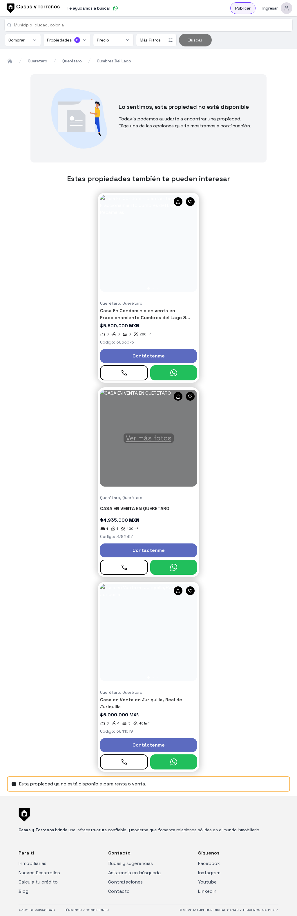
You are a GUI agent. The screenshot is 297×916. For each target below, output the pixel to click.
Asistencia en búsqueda (134, 873)
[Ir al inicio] (32, 8)
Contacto (119, 891)
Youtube (207, 882)
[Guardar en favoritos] (190, 201)
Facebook (209, 863)
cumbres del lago (114, 61)
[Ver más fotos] (148, 243)
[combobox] (151, 25)
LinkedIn (207, 891)
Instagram (209, 873)
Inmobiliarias (32, 863)
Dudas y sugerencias (130, 863)
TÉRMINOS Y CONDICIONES (86, 910)
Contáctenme (149, 356)
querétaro (37, 61)
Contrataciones (125, 882)
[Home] (10, 61)
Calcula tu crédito (38, 882)
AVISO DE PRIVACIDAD (37, 910)
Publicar (243, 8)
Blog (23, 891)
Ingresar (270, 8)
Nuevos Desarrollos (39, 873)
